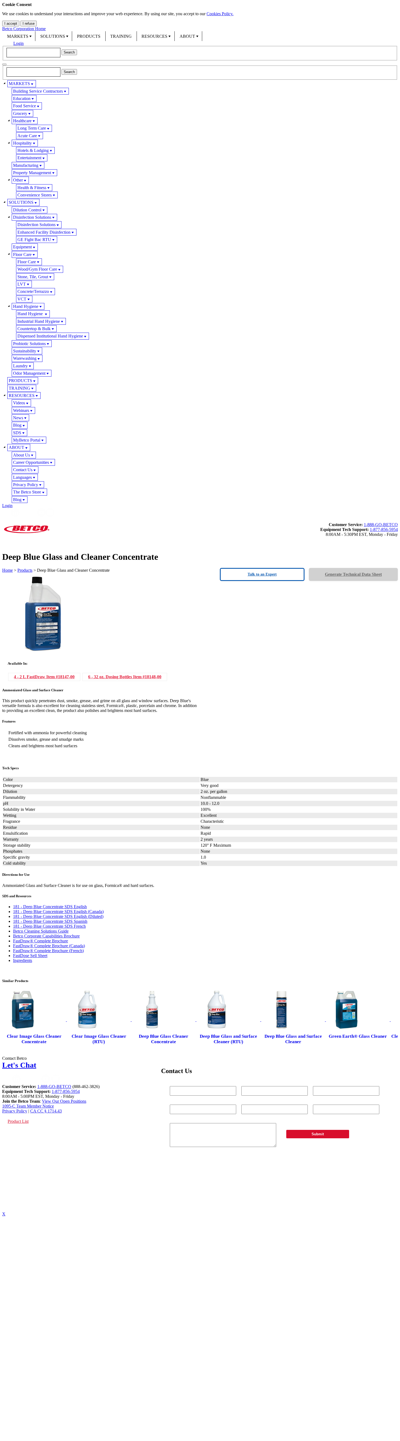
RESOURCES (154, 36)
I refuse (29, 23)
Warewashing (24, 358)
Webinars (21, 410)
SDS (17, 432)
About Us (21, 455)
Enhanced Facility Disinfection (43, 232)
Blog (17, 425)
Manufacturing (25, 165)
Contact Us (22, 469)
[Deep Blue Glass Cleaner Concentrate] (164, 1019)
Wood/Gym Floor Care (37, 269)
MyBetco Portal (26, 440)
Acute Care (27, 135)
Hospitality (22, 143)
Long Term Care (31, 128)
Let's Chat (19, 1065)
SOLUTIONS (52, 36)
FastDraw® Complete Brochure (40, 941)
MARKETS (17, 36)
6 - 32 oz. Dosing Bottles (124, 676)
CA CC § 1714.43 (46, 1111)
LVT (21, 284)
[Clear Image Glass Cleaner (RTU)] (99, 1019)
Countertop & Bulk (34, 328)
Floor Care (22, 254)
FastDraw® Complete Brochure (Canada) (49, 945)
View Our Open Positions (64, 1101)
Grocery (20, 113)
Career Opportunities (31, 462)
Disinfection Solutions (32, 217)
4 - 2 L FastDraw (44, 676)
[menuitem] (18, 36)
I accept (10, 23)
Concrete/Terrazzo (33, 291)
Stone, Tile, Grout (32, 276)
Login (18, 43)
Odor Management (29, 373)
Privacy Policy (25, 484)
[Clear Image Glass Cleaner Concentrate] (34, 1019)
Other (18, 180)
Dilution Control (27, 210)
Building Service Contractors (38, 91)
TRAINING (121, 36)
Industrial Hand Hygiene (38, 321)
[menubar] (200, 36)
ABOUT (187, 36)
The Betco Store (27, 492)
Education (21, 98)
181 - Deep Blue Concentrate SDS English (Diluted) (58, 916)
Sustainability (24, 351)
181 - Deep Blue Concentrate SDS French (49, 926)
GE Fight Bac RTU (34, 239)
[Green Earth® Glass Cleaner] (358, 1019)
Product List (18, 1121)
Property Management (32, 172)
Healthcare (22, 120)
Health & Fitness (31, 187)
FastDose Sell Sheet (30, 955)
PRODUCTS (88, 36)
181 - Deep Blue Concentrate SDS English (50, 906)
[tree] (200, 291)
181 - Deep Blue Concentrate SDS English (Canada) (58, 911)
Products (24, 570)
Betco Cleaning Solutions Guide (41, 931)
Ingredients (22, 960)
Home (7, 570)
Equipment (22, 247)
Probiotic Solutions (29, 343)
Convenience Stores (34, 195)
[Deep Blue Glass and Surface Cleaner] (293, 1019)
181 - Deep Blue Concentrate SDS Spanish (50, 921)
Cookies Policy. (220, 13)
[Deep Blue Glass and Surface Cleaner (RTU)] (228, 1019)
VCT (21, 299)
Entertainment (29, 157)
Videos (19, 403)
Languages (22, 477)
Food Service (24, 106)
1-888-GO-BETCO (381, 524)
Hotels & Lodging (33, 150)
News (18, 417)
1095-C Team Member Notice (28, 1106)
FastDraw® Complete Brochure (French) (48, 950)
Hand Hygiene (25, 306)
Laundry (20, 366)
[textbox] (33, 52)
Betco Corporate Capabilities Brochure (46, 936)
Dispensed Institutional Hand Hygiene (50, 336)
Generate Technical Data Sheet (353, 574)
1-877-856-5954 (384, 529)
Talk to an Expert (262, 574)
